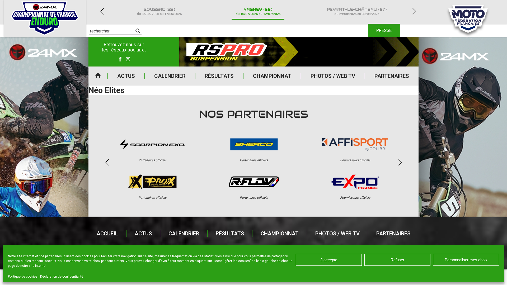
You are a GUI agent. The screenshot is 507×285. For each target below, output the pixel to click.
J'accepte (329, 260)
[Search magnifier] (138, 31)
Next (414, 11)
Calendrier (170, 76)
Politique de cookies (22, 276)
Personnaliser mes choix (466, 260)
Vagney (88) (258, 11)
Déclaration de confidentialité (61, 276)
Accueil (97, 76)
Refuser (397, 260)
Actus (126, 76)
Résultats (219, 76)
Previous (102, 11)
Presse (384, 30)
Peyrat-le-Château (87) (357, 11)
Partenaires (391, 76)
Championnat (272, 76)
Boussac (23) (159, 11)
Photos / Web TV (333, 76)
